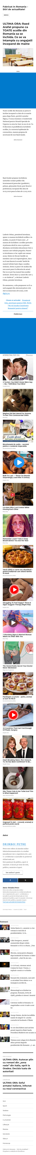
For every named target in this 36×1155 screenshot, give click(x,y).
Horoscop (6, 1143)
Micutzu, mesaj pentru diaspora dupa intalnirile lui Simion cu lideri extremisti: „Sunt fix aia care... (23, 955)
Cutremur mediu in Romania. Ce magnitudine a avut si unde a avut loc (22, 1005)
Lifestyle (6, 1124)
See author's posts (13, 872)
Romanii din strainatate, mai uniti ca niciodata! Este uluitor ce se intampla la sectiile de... (23, 980)
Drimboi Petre (14, 844)
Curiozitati (7, 1120)
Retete (5, 1129)
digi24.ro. (6, 293)
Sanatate (6, 1134)
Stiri (25, 909)
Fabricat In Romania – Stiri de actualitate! (15, 8)
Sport (5, 1106)
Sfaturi (5, 1139)
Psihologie (7, 1115)
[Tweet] (25, 880)
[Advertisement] (18, 90)
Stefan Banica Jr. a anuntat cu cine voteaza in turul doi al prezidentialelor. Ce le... (23, 930)
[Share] (10, 880)
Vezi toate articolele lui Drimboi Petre (14, 902)
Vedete (5, 1110)
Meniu (6, 15)
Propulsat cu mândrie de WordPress (14, 1151)
